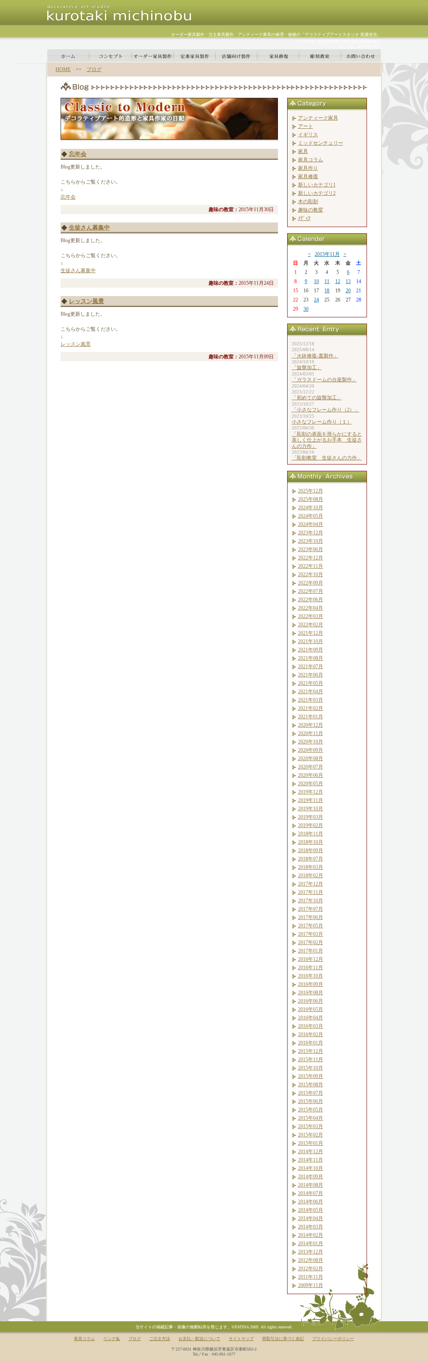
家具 (303, 151)
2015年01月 (310, 1143)
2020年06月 (310, 775)
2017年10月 (310, 901)
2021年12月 (310, 633)
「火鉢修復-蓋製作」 (315, 356)
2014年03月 (310, 1227)
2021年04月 (310, 692)
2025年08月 (310, 499)
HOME (63, 69)
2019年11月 (310, 800)
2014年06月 (310, 1202)
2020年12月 (310, 725)
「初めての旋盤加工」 (317, 398)
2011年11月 (310, 1277)
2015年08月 (310, 1085)
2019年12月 (310, 792)
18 (326, 291)
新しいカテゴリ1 (317, 185)
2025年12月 (310, 491)
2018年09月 (310, 850)
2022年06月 (310, 600)
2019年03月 (310, 817)
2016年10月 (310, 976)
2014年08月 (310, 1185)
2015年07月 (310, 1093)
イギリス (308, 135)
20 (348, 291)
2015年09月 (310, 1076)
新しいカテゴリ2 (317, 193)
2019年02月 (310, 825)
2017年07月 (310, 909)
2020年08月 (310, 758)
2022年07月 (310, 591)
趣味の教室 (310, 210)
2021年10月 (310, 641)
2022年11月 (310, 566)
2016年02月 (310, 1034)
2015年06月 (310, 1101)
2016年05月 (310, 1009)
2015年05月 (310, 1110)
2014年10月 (310, 1168)
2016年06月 (310, 1001)
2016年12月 (310, 959)
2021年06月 (310, 675)
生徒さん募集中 (89, 228)
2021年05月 (310, 683)
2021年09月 (310, 650)
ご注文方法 (159, 1338)
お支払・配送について (199, 1338)
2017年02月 (310, 942)
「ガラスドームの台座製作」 (324, 380)
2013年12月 (310, 1252)
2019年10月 (310, 809)
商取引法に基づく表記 (283, 1338)
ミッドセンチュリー (320, 143)
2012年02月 (310, 1269)
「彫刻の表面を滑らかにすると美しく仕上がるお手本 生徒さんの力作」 (327, 440)
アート (305, 126)
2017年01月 (310, 951)
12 (337, 281)
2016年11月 (310, 967)
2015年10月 (310, 1068)
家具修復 (308, 176)
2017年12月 (310, 884)
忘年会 (78, 154)
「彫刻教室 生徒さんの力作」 (327, 458)
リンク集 (111, 1338)
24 (316, 300)
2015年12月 (310, 1051)
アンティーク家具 (318, 118)
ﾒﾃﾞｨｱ (304, 218)
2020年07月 (310, 767)
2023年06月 (310, 549)
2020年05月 (310, 783)
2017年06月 (310, 917)
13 (348, 281)
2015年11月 (327, 254)
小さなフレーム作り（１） (322, 422)
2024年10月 (310, 508)
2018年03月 (310, 867)
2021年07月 (310, 666)
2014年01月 (310, 1243)
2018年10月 (310, 842)
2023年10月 (310, 541)
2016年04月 (310, 1018)
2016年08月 (310, 993)
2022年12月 (310, 558)
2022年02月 (310, 625)
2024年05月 (310, 516)
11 (326, 281)
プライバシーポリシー (333, 1338)
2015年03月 (310, 1126)
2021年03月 (310, 700)
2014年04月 (310, 1218)
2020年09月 (310, 750)
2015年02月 (310, 1135)
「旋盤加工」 (307, 367)
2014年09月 (310, 1177)
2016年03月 (310, 1026)
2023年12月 (310, 533)
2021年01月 (310, 717)
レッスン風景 (86, 301)
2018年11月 (310, 834)
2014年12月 (310, 1151)
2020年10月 (310, 742)
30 (305, 309)
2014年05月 (310, 1210)
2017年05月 (310, 926)
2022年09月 (310, 583)
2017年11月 (310, 892)
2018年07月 (310, 859)
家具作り (308, 168)
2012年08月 (310, 1260)
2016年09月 (310, 984)
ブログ (94, 69)
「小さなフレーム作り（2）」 (325, 410)
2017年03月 (310, 934)
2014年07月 (310, 1193)
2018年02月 (310, 875)
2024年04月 (310, 524)
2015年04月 (310, 1118)
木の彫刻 (308, 201)
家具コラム (310, 160)
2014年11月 (310, 1160)
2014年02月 (310, 1235)
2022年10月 (310, 574)
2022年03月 (310, 616)
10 (316, 281)
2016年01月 (310, 1043)
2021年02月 (310, 708)
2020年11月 (310, 733)
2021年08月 (310, 658)
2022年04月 (310, 608)
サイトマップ (241, 1338)
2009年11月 (310, 1285)
